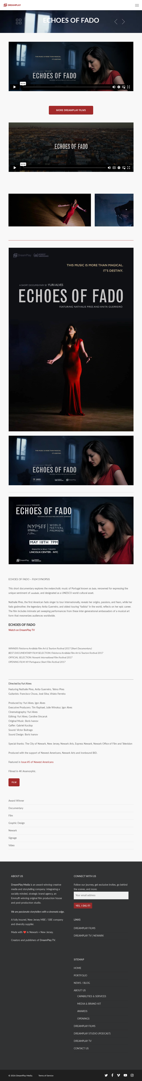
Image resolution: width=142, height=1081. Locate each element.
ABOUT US (80, 990)
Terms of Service (45, 1076)
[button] (137, 5)
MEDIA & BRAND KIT (89, 1004)
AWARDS (82, 1011)
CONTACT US (81, 1048)
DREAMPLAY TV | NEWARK (89, 936)
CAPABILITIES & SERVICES (91, 996)
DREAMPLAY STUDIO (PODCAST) (92, 1033)
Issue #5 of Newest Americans (37, 762)
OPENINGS (83, 1019)
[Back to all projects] (18, 21)
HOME (77, 968)
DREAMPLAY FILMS (84, 928)
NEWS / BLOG (82, 983)
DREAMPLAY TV (82, 1041)
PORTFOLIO (80, 975)
